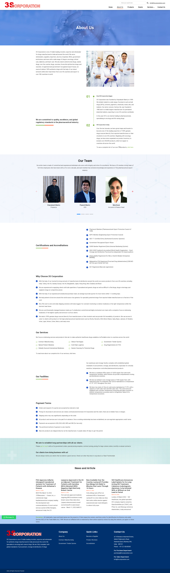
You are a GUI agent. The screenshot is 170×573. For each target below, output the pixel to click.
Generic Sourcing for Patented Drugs (82, 348)
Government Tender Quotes (112, 342)
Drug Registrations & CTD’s (112, 345)
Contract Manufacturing (46, 342)
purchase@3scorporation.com (123, 553)
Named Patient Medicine (46, 345)
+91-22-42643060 (125, 546)
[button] (133, 191)
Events (140, 7)
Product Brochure (91, 540)
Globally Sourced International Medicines (51, 348)
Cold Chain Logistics (77, 345)
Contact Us (161, 7)
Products (131, 7)
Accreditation (90, 543)
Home (111, 7)
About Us (120, 7)
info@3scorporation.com (157, 3)
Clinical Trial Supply (77, 342)
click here (130, 147)
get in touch (44, 446)
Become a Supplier (92, 536)
